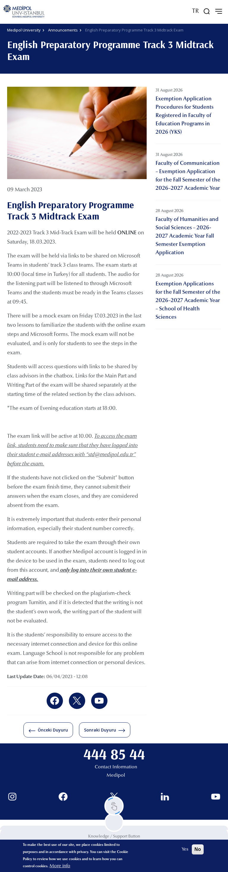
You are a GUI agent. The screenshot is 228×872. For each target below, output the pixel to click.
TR (195, 11)
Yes (185, 849)
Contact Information (116, 767)
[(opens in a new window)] (55, 701)
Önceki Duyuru (53, 730)
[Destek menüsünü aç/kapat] (114, 806)
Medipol (116, 775)
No (197, 849)
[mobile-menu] (218, 11)
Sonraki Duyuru (100, 730)
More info (60, 866)
